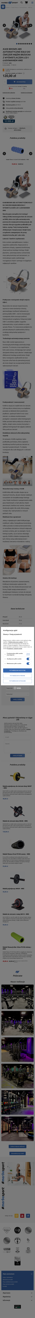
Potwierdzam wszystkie (17, 670)
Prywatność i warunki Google (14, 648)
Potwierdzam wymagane (17, 681)
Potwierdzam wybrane (17, 675)
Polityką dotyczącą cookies (16, 642)
